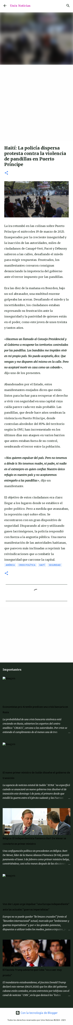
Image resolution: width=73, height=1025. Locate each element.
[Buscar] (68, 5)
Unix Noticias (20, 5)
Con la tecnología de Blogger (39, 1012)
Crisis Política (27, 565)
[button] (6, 173)
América (10, 565)
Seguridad (55, 565)
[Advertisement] (36, 102)
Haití (42, 565)
